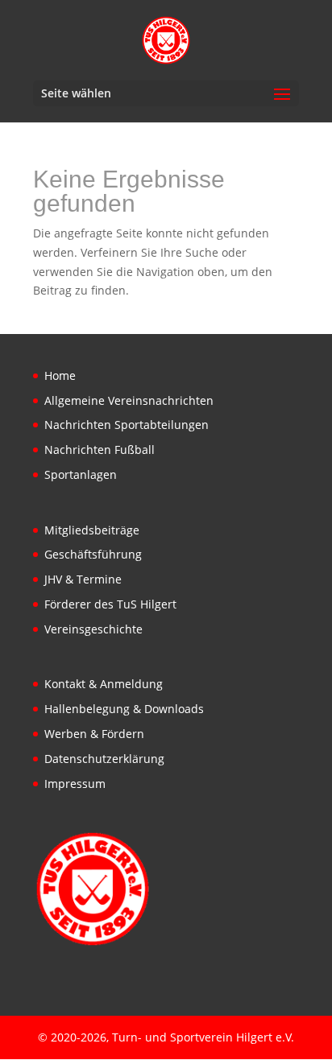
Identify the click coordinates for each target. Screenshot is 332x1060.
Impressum (75, 783)
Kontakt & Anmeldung (103, 683)
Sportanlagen (80, 474)
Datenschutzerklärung (104, 758)
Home (60, 375)
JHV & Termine (83, 579)
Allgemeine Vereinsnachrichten (129, 400)
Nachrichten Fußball (99, 449)
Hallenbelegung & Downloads (124, 708)
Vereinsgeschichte (93, 629)
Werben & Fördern (94, 733)
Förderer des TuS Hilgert (110, 604)
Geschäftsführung (93, 554)
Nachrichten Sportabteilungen (126, 424)
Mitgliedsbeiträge (91, 530)
